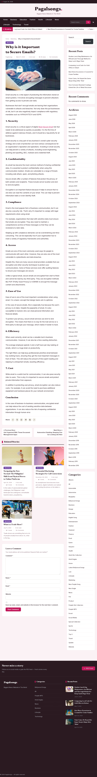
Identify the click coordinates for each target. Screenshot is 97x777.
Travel (26, 25)
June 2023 (72, 265)
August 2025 (73, 157)
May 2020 (72, 419)
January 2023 (73, 286)
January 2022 (73, 336)
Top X (70, 634)
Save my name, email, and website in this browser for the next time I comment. (32, 605)
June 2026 (72, 119)
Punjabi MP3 (73, 609)
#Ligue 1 (17, 763)
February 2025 (73, 182)
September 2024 (74, 203)
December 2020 (74, 390)
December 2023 (74, 240)
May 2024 (72, 219)
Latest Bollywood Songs (76, 567)
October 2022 (73, 299)
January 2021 (73, 386)
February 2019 (73, 461)
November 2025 (74, 148)
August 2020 (73, 407)
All (69, 484)
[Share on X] (17, 419)
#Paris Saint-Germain (11, 739)
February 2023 (73, 282)
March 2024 (72, 228)
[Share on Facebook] (13, 419)
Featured (71, 530)
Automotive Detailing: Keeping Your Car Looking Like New (49, 432)
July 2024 (72, 211)
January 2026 (73, 140)
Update (71, 642)
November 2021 (74, 344)
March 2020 (72, 428)
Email (8, 586)
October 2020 (73, 399)
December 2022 (74, 290)
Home (5, 20)
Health (40, 20)
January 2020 (73, 436)
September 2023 (74, 253)
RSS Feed (89, 668)
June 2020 (72, 415)
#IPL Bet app (8, 743)
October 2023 (73, 248)
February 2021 (73, 382)
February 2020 (73, 432)
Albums (71, 480)
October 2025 (73, 152)
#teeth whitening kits (11, 759)
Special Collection (74, 622)
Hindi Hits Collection (75, 555)
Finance (71, 534)
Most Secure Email (45, 127)
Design (71, 509)
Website (8, 594)
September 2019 (74, 453)
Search (71, 37)
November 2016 (74, 465)
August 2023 (73, 257)
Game (70, 542)
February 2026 (73, 136)
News (57, 20)
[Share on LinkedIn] (30, 419)
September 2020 (74, 403)
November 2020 (74, 394)
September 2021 (74, 353)
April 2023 (72, 273)
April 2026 (72, 127)
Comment (9, 556)
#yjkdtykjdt (8, 763)
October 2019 (73, 449)
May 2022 (72, 319)
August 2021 (72, 357)
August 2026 (73, 115)
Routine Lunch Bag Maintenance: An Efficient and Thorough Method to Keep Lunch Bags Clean (80, 59)
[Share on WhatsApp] (21, 419)
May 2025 (72, 169)
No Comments (54, 57)
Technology (17, 25)
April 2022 (72, 324)
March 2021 (72, 378)
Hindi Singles (73, 559)
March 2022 (72, 328)
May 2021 (72, 369)
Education (23, 20)
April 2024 (72, 223)
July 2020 (72, 411)
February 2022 (73, 332)
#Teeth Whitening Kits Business (14, 752)
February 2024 (73, 232)
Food (70, 538)
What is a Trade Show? (13, 525)
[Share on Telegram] (25, 419)
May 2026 (72, 123)
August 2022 (73, 307)
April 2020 (72, 424)
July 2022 (72, 311)
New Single (72, 588)
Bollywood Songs (74, 501)
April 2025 (72, 173)
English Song (73, 517)
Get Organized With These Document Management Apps (17, 432)
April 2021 (72, 374)
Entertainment (73, 522)
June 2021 (72, 365)
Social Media (73, 618)
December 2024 (74, 190)
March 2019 (72, 457)
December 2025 (74, 144)
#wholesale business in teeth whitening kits (17, 747)
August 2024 (73, 207)
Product (71, 601)
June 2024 (72, 215)
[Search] (88, 22)
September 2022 (74, 303)
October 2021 (73, 349)
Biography (72, 497)
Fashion (32, 20)
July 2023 (72, 261)
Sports (71, 626)
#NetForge (24, 739)
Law (70, 572)
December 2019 (74, 440)
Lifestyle (49, 20)
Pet (70, 597)
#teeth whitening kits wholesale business (17, 755)
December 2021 (74, 340)
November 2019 (74, 445)
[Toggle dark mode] (93, 22)
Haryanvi (71, 547)
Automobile (72, 488)
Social (70, 613)
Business (13, 20)
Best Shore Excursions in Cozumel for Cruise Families (53, 29)
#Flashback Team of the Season (14, 766)
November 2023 (74, 244)
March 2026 (72, 132)
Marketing (13, 39)
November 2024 (74, 194)
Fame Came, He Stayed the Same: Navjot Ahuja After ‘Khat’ (83, 722)
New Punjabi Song (74, 584)
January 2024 (73, 236)
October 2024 (73, 198)
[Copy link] (34, 419)
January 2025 (73, 186)
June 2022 (72, 315)
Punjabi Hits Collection (76, 605)
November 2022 (74, 294)
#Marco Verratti (25, 759)
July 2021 (71, 361)
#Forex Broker (20, 743)
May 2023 (72, 269)
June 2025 (72, 165)
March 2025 (72, 178)
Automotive (72, 492)
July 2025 (72, 161)
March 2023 (72, 278)
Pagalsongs (48, 9)
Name (8, 578)
